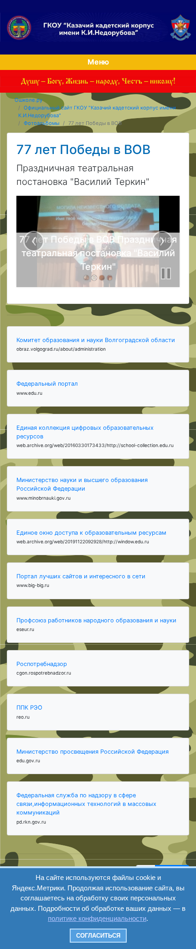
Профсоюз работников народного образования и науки (96, 620)
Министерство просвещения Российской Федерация (92, 751)
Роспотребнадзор (41, 664)
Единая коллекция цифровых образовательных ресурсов (85, 432)
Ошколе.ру (28, 100)
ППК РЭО (29, 707)
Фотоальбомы (41, 123)
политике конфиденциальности (97, 918)
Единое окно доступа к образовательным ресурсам (91, 532)
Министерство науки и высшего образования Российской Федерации (82, 484)
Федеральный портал (47, 383)
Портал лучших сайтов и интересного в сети (80, 576)
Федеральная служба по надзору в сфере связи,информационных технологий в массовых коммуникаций (86, 804)
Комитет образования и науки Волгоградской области (95, 340)
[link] (86, 277)
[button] (166, 273)
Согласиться (98, 935)
